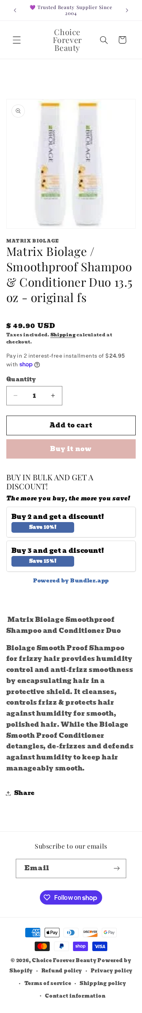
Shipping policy (103, 983)
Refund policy (61, 970)
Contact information (75, 996)
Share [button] (24, 793)
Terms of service (47, 983)
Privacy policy (112, 970)
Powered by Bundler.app (71, 580)
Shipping (63, 335)
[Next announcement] (127, 10)
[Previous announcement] (15, 10)
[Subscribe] (117, 868)
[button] (16, 40)
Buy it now (71, 449)
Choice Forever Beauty (64, 960)
